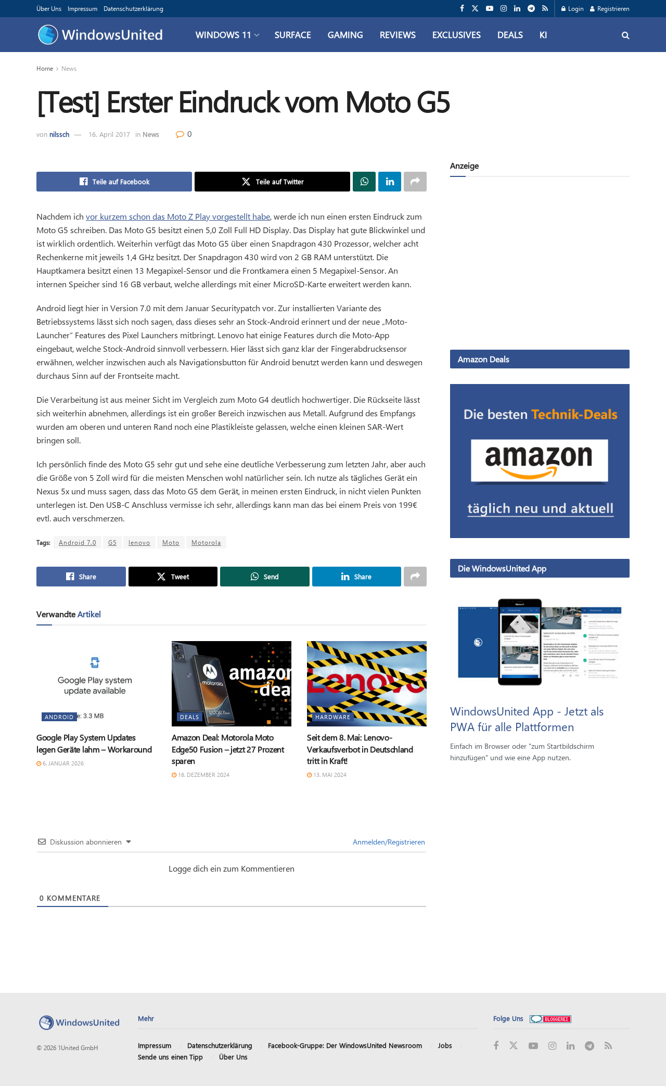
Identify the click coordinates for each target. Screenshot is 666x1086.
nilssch (59, 134)
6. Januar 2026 (62, 763)
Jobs (445, 1045)
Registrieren (613, 8)
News (68, 68)
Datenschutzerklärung (133, 8)
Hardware (333, 717)
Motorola (206, 542)
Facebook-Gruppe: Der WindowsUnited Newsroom (345, 1045)
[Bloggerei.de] (550, 1018)
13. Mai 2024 (329, 774)
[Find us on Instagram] (504, 8)
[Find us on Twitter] (475, 8)
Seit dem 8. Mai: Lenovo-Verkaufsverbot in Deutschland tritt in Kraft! (360, 749)
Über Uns (48, 8)
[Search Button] (626, 34)
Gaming (345, 34)
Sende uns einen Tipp (170, 1056)
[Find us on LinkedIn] (517, 8)
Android (59, 717)
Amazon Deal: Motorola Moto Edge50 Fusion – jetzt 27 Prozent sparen (228, 749)
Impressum (82, 8)
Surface (293, 34)
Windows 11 (223, 34)
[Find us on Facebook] (462, 8)
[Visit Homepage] (102, 34)
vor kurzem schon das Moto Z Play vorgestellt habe (178, 216)
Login (575, 8)
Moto (171, 542)
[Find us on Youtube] (489, 8)
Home (44, 68)
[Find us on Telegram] (531, 8)
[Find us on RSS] (545, 8)
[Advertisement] (540, 265)
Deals (510, 34)
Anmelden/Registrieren (388, 842)
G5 (112, 542)
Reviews (398, 34)
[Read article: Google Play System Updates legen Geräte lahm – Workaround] (96, 683)
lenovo (139, 542)
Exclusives (456, 34)
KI (543, 34)
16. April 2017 (109, 134)
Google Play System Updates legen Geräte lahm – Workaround (93, 743)
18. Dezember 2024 (202, 774)
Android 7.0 (77, 542)
